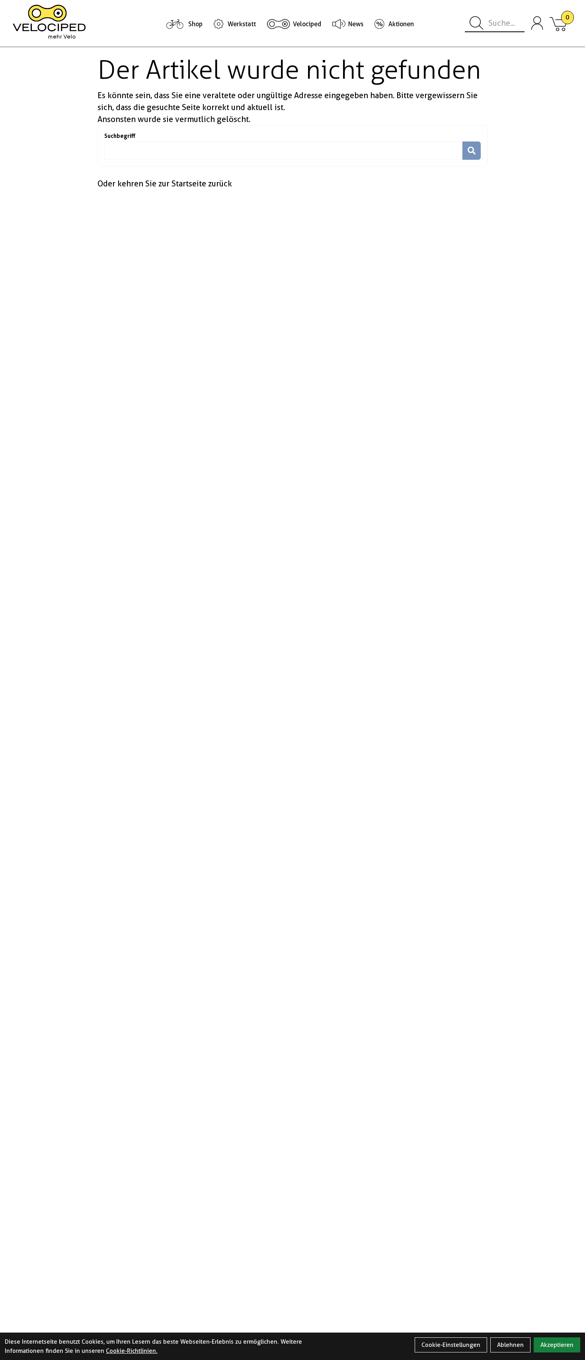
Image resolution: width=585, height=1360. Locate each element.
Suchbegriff (119, 135)
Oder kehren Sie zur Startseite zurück (165, 183)
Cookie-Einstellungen (450, 1344)
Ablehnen (510, 1344)
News (355, 24)
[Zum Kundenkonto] (537, 23)
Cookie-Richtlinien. (132, 1350)
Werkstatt (242, 24)
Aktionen (401, 24)
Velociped (307, 24)
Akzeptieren (556, 1344)
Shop (195, 24)
